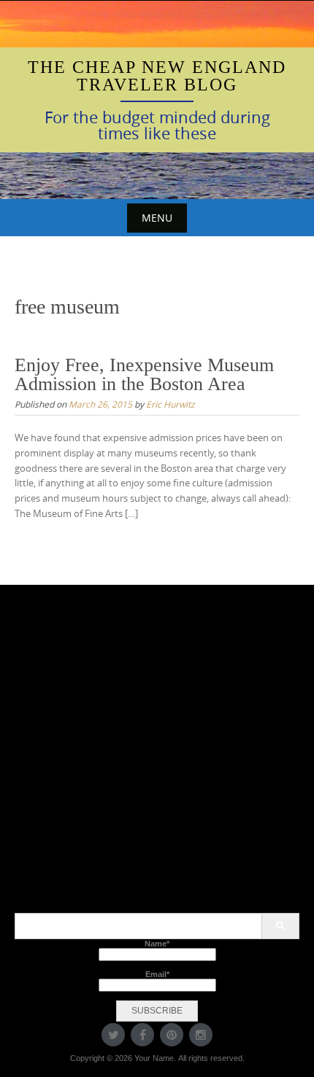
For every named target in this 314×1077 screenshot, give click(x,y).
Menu (157, 218)
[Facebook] (142, 1034)
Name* (157, 943)
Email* (157, 974)
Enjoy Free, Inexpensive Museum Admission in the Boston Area (144, 374)
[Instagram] (200, 1034)
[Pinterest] (171, 1034)
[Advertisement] (157, 756)
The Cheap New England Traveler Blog (157, 76)
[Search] (280, 926)
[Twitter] (113, 1034)
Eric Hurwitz (170, 404)
